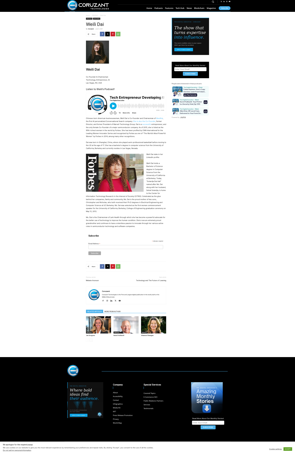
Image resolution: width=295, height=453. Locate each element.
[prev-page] (87, 340)
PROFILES (95, 15)
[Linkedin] (224, 1)
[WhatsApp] (118, 34)
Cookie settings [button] (275, 449)
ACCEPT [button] (288, 449)
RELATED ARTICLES (94, 311)
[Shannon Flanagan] (153, 325)
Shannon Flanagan (147, 335)
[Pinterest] (113, 34)
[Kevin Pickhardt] (126, 325)
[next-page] (91, 340)
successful (146, 124)
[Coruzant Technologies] (88, 6)
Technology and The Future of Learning (151, 280)
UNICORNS (97, 18)
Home (88, 15)
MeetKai (159, 118)
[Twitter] (221, 1)
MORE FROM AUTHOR (113, 311)
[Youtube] (229, 1)
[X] (107, 34)
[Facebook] (102, 34)
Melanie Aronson (92, 280)
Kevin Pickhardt (119, 335)
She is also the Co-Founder (144, 121)
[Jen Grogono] (98, 325)
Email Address (94, 244)
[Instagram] (226, 1)
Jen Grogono (90, 335)
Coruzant (91, 29)
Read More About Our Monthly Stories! (190, 65)
